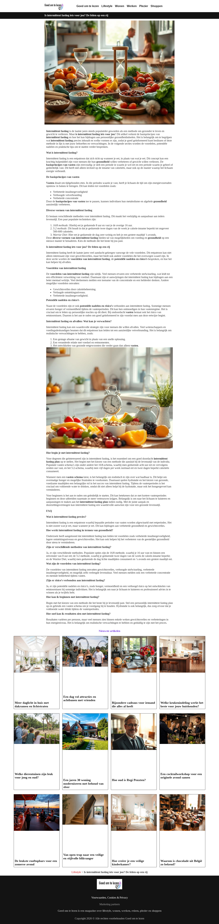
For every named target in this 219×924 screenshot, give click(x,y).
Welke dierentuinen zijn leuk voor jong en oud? (34, 775)
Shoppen (157, 6)
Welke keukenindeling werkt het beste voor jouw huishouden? (181, 704)
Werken (132, 6)
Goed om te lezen (87, 6)
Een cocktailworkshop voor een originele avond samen (181, 775)
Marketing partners (109, 904)
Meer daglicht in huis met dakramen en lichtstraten (32, 704)
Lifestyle (106, 6)
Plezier (143, 6)
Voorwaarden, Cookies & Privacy (109, 897)
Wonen (119, 6)
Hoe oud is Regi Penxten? (129, 780)
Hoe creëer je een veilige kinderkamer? (128, 862)
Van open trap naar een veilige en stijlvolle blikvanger (83, 856)
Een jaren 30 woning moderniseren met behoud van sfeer (83, 783)
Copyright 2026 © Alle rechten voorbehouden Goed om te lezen (109, 918)
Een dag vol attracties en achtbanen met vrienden (79, 698)
